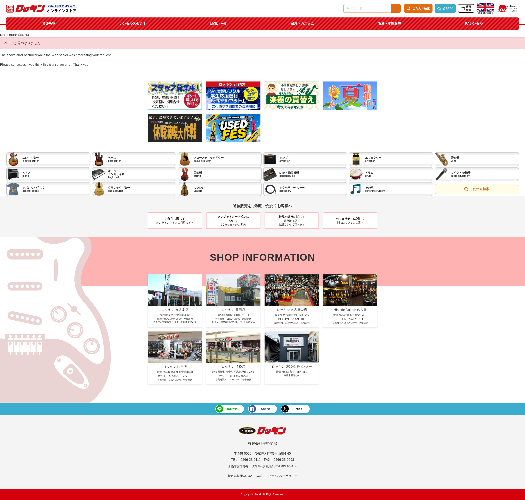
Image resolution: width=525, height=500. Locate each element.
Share (265, 409)
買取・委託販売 (389, 23)
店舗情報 (468, 8)
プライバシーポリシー (282, 475)
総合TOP (448, 8)
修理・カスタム (302, 23)
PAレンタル (474, 23)
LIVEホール (218, 23)
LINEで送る (233, 409)
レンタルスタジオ (133, 23)
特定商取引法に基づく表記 (245, 475)
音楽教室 (48, 23)
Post (298, 409)
